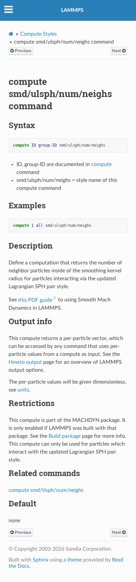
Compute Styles (38, 34)
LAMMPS (72, 10)
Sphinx (41, 560)
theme (74, 560)
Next (117, 51)
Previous (22, 51)
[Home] (11, 34)
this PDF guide (35, 300)
